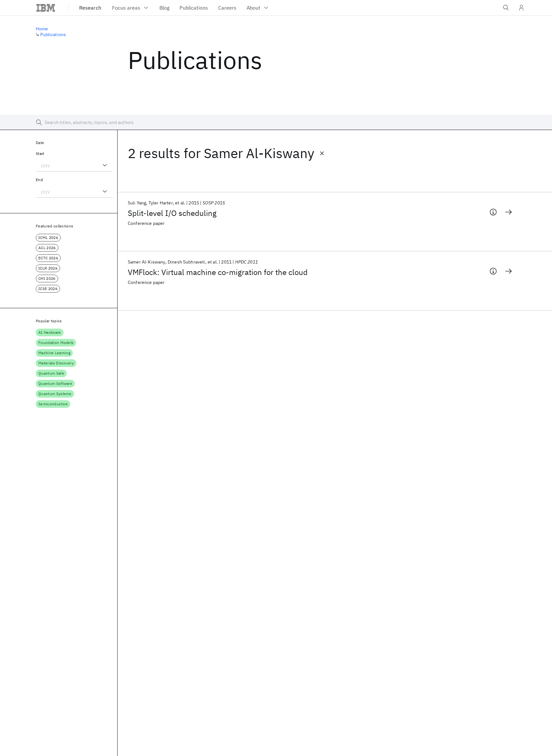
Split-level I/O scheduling (172, 213)
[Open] (105, 165)
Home (42, 29)
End (39, 179)
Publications (53, 34)
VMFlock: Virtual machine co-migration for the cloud (218, 272)
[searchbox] (276, 122)
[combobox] (74, 165)
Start (40, 153)
